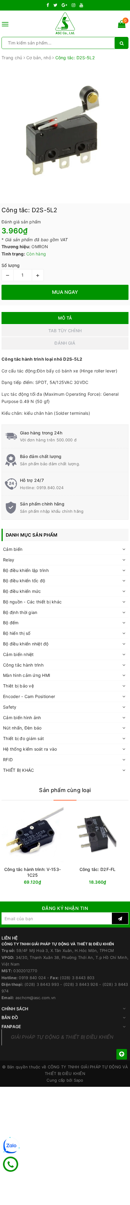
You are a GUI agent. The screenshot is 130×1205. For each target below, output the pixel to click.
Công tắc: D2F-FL (97, 869)
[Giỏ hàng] (121, 25)
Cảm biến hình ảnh (22, 717)
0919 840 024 (32, 977)
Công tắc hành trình (23, 664)
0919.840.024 (50, 487)
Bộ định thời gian (20, 612)
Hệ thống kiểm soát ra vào (30, 749)
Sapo (78, 1080)
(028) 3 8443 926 (80, 984)
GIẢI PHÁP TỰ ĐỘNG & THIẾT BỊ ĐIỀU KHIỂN (62, 1037)
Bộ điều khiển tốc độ (24, 580)
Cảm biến (12, 549)
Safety (10, 707)
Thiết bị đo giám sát (23, 738)
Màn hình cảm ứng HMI (26, 675)
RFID (8, 759)
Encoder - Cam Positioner (29, 696)
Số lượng (11, 265)
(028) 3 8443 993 (41, 984)
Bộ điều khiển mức (22, 591)
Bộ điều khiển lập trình (26, 570)
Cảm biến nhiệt (18, 654)
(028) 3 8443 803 (77, 977)
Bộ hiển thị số (17, 633)
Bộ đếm (11, 622)
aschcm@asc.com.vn (35, 997)
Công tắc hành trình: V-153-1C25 (32, 872)
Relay (8, 559)
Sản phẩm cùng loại (65, 790)
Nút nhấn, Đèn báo (22, 727)
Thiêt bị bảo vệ (18, 685)
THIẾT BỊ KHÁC (18, 770)
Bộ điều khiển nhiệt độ (26, 643)
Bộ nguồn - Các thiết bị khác (32, 601)
